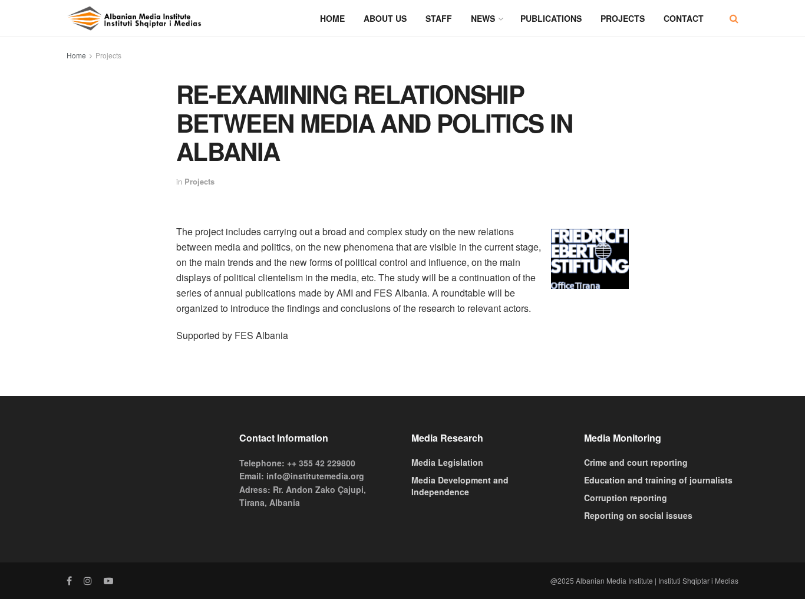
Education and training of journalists (658, 480)
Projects (623, 18)
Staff (438, 18)
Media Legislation (447, 462)
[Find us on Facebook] (69, 580)
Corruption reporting (625, 497)
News (483, 18)
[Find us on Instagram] (88, 580)
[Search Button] (734, 18)
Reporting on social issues (638, 515)
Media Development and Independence (460, 486)
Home (332, 18)
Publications (551, 18)
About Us (385, 18)
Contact (684, 18)
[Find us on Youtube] (108, 580)
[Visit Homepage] (134, 18)
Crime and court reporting (636, 462)
